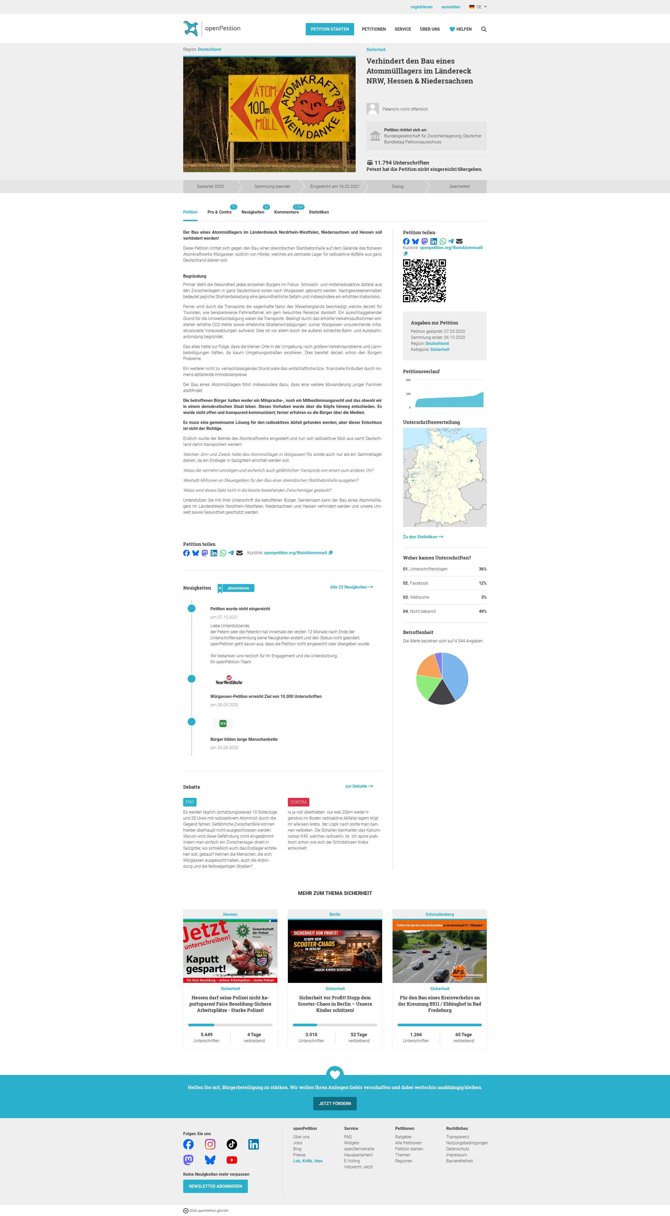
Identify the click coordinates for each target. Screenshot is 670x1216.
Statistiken (319, 212)
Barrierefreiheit (459, 1160)
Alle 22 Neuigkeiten (349, 587)
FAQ (348, 1136)
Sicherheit (376, 49)
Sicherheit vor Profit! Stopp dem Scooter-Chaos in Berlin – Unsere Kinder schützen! (335, 1003)
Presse (299, 1154)
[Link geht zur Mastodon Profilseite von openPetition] (188, 1159)
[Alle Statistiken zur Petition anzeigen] (445, 525)
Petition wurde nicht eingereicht (240, 608)
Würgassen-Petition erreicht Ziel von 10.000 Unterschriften (266, 696)
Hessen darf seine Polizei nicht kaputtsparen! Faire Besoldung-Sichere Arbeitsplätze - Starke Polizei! (230, 1003)
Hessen (230, 914)
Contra (299, 802)
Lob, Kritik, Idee (308, 1160)
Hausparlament (358, 1154)
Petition (190, 212)
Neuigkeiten (253, 210)
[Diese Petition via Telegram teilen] (231, 552)
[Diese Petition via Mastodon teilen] (205, 552)
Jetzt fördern (335, 1103)
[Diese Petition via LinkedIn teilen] (214, 552)
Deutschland (209, 49)
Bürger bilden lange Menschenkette (244, 739)
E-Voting (352, 1160)
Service (403, 29)
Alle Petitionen (408, 1142)
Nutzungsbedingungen (467, 1142)
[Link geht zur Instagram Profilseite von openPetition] (210, 1144)
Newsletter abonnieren (215, 1186)
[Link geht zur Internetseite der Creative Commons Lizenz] (186, 1210)
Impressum (456, 1154)
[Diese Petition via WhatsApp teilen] (223, 552)
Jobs (297, 1142)
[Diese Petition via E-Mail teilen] (239, 552)
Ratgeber (403, 1136)
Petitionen (374, 29)
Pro (190, 802)
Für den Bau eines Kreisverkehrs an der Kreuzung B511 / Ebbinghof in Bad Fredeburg (439, 1003)
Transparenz (457, 1136)
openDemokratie (359, 1148)
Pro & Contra (220, 210)
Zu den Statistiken (420, 536)
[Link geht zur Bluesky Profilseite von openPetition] (210, 1159)
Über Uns (430, 29)
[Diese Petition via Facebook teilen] (186, 552)
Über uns (301, 1136)
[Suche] (484, 29)
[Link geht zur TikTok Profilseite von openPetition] (232, 1144)
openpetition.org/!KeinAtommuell (296, 552)
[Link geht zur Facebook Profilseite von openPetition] (188, 1144)
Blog (297, 1148)
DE (478, 6)
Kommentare (286, 210)
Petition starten (330, 29)
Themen (402, 1154)
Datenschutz (457, 1148)
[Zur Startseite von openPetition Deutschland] (212, 28)
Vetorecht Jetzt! (358, 1166)
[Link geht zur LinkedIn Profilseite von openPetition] (253, 1144)
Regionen (403, 1160)
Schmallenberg (440, 914)
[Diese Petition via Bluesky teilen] (195, 552)
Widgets (351, 1142)
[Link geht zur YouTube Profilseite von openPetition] (232, 1159)
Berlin (335, 914)
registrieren (422, 6)
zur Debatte (356, 786)
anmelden (451, 6)
